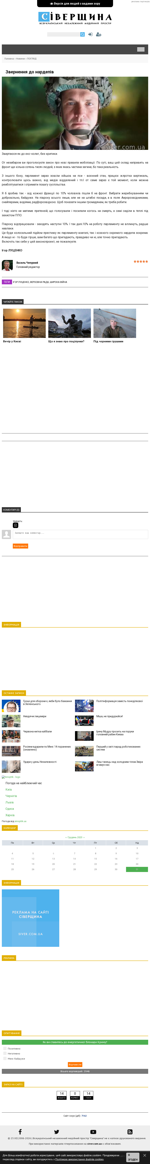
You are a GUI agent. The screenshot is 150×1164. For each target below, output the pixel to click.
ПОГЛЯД (32, 58)
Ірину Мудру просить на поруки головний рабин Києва (115, 733)
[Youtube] (93, 1133)
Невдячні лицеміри (34, 716)
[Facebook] (20, 1133)
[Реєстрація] (99, 35)
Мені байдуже (16, 1058)
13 (53, 859)
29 (95, 869)
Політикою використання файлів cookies (79, 1159)
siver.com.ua (94, 1143)
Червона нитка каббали (37, 731)
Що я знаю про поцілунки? (66, 341)
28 (74, 869)
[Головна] (75, 22)
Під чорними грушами (108, 341)
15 (95, 859)
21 (74, 864)
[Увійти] (89, 35)
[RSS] (130, 1133)
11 (12, 859)
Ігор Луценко (21, 282)
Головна (9, 58)
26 (33, 869)
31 (137, 869)
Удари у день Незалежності (40, 761)
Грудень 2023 (75, 837)
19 (33, 864)
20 (53, 864)
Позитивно (14, 1048)
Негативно (14, 1053)
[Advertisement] (75, 392)
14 (74, 859)
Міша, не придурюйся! (109, 716)
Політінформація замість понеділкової (119, 701)
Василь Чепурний (27, 262)
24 (137, 864)
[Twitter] (57, 1133)
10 (137, 853)
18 (12, 864)
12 (33, 859)
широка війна (58, 282)
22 (95, 864)
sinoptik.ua (20, 821)
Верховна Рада (39, 282)
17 (137, 859)
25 (12, 869)
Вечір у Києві (12, 341)
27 (53, 869)
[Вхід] (15, 525)
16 (116, 859)
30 (116, 869)
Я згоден (133, 1157)
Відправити (20, 546)
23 (116, 864)
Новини (20, 58)
